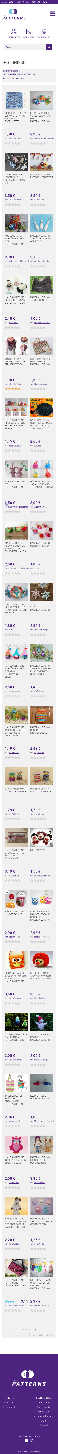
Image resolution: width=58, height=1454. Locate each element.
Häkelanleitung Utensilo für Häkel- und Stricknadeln (14, 854)
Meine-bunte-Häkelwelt (44, 138)
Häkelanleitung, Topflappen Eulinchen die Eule (16, 1160)
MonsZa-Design (16, 998)
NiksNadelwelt (15, 691)
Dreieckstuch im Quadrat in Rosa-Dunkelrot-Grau (15, 361)
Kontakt (36, 2)
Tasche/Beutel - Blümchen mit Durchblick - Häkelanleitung (14, 1100)
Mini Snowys (37, 850)
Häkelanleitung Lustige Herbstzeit (41, 175)
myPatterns (39, 691)
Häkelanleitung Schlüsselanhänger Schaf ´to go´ (15, 300)
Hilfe (44, 2)
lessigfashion (15, 445)
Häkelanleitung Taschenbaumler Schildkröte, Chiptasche (15, 731)
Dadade (37, 445)
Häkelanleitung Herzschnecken (40, 544)
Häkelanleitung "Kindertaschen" (14, 913)
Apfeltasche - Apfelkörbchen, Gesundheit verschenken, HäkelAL (16, 547)
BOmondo (13, 323)
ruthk (36, 568)
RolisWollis (39, 200)
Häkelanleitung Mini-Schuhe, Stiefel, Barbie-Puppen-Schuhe (15, 424)
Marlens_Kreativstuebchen (16, 507)
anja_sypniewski (16, 138)
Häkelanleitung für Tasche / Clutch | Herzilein (15, 1283)
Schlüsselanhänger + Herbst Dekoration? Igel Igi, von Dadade (41, 424)
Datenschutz (43, 1407)
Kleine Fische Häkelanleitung (40, 1097)
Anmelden (9, 2)
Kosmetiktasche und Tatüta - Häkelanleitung (40, 361)
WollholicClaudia (41, 261)
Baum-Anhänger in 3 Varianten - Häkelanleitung (16, 1037)
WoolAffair (39, 507)
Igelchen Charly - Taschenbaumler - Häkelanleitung (41, 976)
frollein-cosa (14, 937)
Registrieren (22, 2)
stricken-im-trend (16, 1305)
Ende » (49, 1335)
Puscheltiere (39, 1182)
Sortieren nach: (11, 71)
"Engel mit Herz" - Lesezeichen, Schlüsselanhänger (15, 178)
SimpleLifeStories (42, 323)
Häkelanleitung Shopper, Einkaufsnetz (40, 730)
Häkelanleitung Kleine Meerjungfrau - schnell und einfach (16, 608)
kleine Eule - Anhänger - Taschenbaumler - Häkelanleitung (41, 915)
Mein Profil (9, 1402)
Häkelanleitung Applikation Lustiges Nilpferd (41, 1221)
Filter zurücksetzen (14, 79)
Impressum (43, 1402)
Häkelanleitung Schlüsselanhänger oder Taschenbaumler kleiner (16, 1222)
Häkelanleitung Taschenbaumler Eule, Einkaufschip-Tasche (40, 670)
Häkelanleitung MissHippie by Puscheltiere (40, 1160)
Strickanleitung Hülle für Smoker (15, 790)
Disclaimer (43, 1411)
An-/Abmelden (10, 1407)
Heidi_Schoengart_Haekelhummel (20, 568)
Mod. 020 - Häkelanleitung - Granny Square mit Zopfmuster (16, 117)
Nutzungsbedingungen (44, 1416)
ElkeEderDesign (16, 200)
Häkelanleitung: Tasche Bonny (40, 298)
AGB (43, 1420)
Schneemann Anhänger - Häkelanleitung (40, 1037)
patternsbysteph (41, 937)
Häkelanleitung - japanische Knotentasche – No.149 (41, 484)
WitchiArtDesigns (42, 875)
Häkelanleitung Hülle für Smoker (41, 790)
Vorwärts (38, 1335)
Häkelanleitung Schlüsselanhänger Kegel (40, 239)
